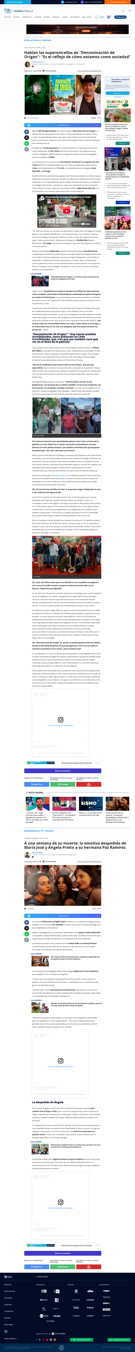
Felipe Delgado (37, 853)
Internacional (27, 17)
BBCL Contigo (87, 17)
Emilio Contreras (38, 62)
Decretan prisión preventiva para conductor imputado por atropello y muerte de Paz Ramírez (75, 958)
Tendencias (56, 17)
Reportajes (8, 1324)
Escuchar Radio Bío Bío (118, 2)
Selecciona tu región (15, 2)
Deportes (47, 17)
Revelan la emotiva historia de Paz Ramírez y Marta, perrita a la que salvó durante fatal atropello (76, 1004)
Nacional (16, 17)
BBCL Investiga (75, 17)
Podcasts (7, 17)
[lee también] (41, 281)
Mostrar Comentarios (63, 771)
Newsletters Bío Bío (71, 2)
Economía (37, 17)
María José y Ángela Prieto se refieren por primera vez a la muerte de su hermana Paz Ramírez (75, 1146)
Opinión (65, 17)
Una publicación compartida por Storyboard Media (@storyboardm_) (61, 753)
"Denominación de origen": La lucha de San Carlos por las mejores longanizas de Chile (75, 278)
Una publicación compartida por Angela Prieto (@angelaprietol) (61, 1235)
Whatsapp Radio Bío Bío (120, 1340)
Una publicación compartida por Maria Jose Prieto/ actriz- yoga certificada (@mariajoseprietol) (65, 1094)
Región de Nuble (61, 475)
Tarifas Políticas (10, 1339)
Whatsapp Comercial (83, 1339)
